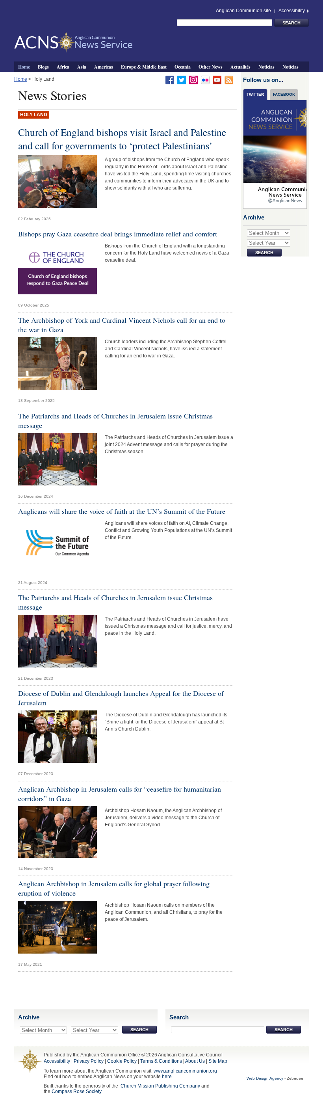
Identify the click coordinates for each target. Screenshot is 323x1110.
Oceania (182, 66)
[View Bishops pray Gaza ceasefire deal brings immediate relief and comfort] (57, 270)
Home (24, 66)
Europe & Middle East (144, 66)
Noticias (266, 66)
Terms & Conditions (161, 1061)
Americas (103, 66)
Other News (211, 66)
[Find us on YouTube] (217, 79)
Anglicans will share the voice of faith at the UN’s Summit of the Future (121, 511)
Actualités (240, 66)
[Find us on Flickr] (205, 79)
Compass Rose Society (77, 1091)
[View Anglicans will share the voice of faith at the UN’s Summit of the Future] (57, 547)
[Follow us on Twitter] (181, 79)
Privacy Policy (89, 1061)
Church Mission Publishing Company (160, 1086)
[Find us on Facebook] (169, 79)
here (167, 1076)
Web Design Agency (265, 1078)
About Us (195, 1061)
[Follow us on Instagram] (193, 79)
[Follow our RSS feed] (229, 79)
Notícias (290, 66)
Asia (81, 66)
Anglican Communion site (243, 10)
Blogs (43, 66)
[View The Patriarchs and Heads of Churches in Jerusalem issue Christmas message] (57, 461)
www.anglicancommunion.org (185, 1071)
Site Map (217, 1061)
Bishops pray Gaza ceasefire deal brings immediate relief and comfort (117, 233)
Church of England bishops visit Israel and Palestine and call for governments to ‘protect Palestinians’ (122, 138)
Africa (63, 66)
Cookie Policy (122, 1061)
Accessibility (292, 10)
